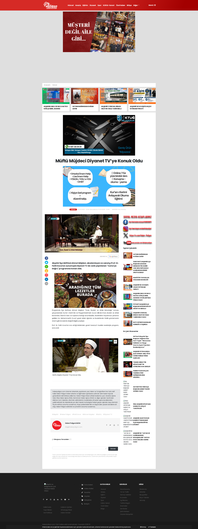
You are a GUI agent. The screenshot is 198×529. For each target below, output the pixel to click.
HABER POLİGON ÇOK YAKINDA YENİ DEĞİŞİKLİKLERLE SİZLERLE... (141, 374)
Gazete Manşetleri (126, 514)
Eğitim (85, 5)
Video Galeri (88, 489)
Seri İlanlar (123, 509)
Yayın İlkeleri (47, 510)
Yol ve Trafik (124, 492)
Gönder (113, 449)
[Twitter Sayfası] (47, 499)
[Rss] (62, 499)
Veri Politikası (47, 513)
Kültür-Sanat (108, 5)
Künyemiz (87, 500)
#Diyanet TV (107, 414)
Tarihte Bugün (125, 503)
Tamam (153, 527)
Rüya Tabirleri (144, 498)
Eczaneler (123, 498)
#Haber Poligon (65, 414)
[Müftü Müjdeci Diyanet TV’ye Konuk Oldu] (82, 233)
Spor (99, 5)
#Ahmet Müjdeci (88, 414)
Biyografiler (143, 495)
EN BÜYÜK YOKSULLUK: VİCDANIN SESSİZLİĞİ (141, 279)
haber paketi (105, 524)
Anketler (142, 492)
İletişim (86, 504)
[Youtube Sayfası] (55, 499)
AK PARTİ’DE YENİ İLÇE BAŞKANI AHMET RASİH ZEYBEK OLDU (141, 389)
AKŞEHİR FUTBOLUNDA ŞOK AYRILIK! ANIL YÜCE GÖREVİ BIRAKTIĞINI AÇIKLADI (141, 354)
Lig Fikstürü (124, 500)
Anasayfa (47, 85)
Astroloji (142, 500)
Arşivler (87, 496)
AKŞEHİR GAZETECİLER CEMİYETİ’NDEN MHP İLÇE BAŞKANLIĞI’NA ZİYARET (141, 421)
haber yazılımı (95, 524)
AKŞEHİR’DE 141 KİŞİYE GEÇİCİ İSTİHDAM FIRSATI (140, 287)
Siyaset (93, 5)
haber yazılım (123, 524)
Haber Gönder (66, 513)
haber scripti (114, 524)
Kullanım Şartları (66, 507)
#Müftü (99, 414)
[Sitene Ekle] (69, 499)
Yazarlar (87, 492)
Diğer (135, 5)
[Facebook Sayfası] (44, 499)
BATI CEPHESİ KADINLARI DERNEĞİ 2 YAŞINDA (142, 323)
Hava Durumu (125, 489)
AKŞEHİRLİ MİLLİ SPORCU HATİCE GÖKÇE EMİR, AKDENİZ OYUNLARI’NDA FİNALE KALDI (142, 296)
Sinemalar (123, 506)
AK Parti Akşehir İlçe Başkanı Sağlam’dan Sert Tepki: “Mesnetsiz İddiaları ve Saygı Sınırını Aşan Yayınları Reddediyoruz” (141, 341)
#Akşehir (55, 414)
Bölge (129, 5)
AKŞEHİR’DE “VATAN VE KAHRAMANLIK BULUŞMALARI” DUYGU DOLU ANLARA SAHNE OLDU (141, 437)
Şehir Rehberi (124, 511)
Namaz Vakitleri (125, 495)
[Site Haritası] (66, 499)
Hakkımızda (47, 507)
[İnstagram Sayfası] (51, 499)
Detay (143, 527)
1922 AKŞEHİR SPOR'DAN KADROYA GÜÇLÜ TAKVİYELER (142, 406)
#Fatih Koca (76, 414)
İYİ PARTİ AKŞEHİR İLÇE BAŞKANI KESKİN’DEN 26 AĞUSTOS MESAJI (142, 306)
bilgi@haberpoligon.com (73, 427)
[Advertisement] (99, 67)
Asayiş (78, 5)
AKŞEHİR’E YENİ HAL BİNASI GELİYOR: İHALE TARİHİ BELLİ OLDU (141, 315)
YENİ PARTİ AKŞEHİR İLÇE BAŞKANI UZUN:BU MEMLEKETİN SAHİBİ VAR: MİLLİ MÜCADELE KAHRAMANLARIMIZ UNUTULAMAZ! (142, 267)
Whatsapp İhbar (66, 510)
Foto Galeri (88, 485)
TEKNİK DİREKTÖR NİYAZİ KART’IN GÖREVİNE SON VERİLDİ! (141, 364)
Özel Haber (120, 5)
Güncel (71, 5)
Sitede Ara (143, 489)
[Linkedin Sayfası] (58, 499)
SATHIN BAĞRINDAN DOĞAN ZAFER (140, 255)
